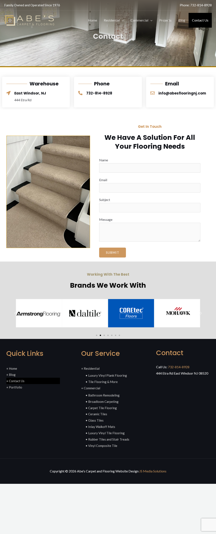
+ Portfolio (14, 387)
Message (105, 219)
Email (103, 180)
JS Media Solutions (152, 471)
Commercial (139, 20)
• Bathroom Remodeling (102, 395)
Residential (112, 20)
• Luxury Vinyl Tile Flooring (105, 433)
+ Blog (11, 374)
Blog (181, 20)
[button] (122, 20)
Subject (104, 200)
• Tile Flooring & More (101, 382)
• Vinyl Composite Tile (101, 446)
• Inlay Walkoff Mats (100, 427)
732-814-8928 (201, 5)
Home (92, 20)
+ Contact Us (15, 381)
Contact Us (200, 20)
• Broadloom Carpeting (102, 401)
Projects (165, 20)
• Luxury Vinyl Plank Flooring (106, 375)
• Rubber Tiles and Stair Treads (107, 439)
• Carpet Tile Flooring (101, 408)
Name (103, 160)
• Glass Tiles (94, 420)
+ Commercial (90, 388)
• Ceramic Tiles (96, 414)
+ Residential (90, 368)
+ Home (11, 368)
